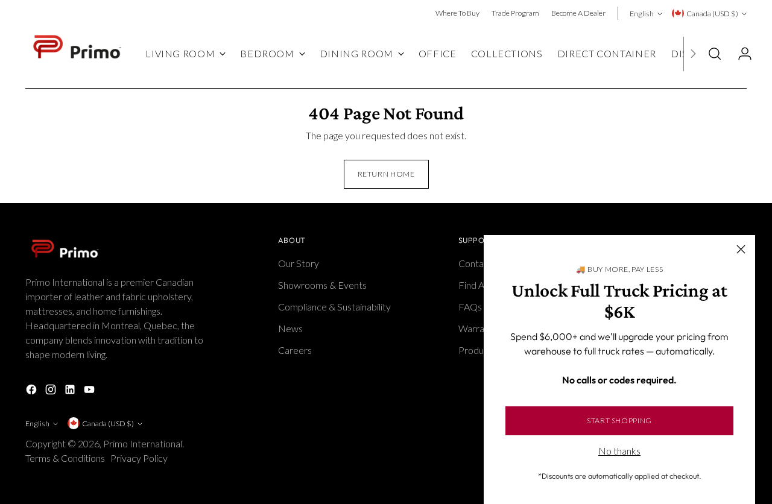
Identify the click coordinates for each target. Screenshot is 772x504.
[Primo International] (76, 54)
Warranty (478, 328)
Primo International (142, 443)
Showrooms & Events (322, 285)
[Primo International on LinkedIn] (71, 391)
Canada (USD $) (712, 13)
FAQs (470, 306)
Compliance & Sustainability (334, 306)
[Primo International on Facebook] (32, 391)
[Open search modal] (715, 54)
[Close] (741, 249)
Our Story (298, 263)
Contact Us (481, 263)
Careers (295, 350)
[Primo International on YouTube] (90, 391)
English (642, 13)
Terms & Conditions (66, 458)
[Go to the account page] (740, 54)
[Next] (693, 54)
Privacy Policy (139, 458)
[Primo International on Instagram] (52, 391)
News (290, 328)
